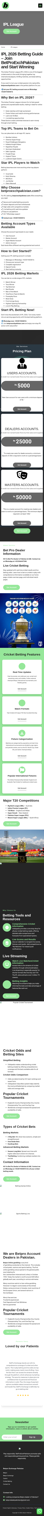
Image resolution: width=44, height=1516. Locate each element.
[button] (40, 6)
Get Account (22, 409)
